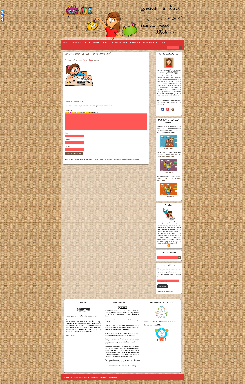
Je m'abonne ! (162, 286)
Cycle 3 (104, 42)
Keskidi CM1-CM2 (169, 197)
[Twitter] (2, 12)
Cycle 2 (95, 42)
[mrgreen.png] (83, 112)
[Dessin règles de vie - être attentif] (79, 64)
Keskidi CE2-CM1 (169, 173)
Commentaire (69, 110)
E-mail (67, 140)
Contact (163, 42)
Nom (67, 133)
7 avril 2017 (70, 60)
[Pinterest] (2, 19)
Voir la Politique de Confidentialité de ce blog (122, 366)
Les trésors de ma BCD (150, 42)
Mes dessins (75, 42)
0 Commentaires (95, 60)
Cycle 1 (86, 42)
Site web (67, 146)
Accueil (65, 42)
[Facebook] (2, 16)
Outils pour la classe (119, 42)
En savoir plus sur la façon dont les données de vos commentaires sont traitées (116, 159)
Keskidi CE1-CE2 (168, 148)
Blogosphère (134, 42)
